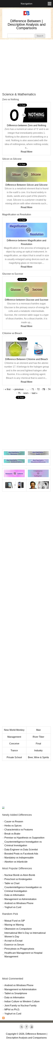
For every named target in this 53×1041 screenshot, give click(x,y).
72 (38, 389)
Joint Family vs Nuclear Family (20, 1005)
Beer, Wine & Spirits (38, 757)
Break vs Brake (12, 833)
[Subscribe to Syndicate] (3, 1018)
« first (7, 389)
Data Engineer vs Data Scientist (21, 849)
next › (26, 393)
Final (38, 743)
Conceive (14, 743)
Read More (26, 151)
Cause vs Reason (13, 821)
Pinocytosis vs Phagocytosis (19, 949)
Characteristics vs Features (18, 829)
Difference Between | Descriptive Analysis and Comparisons (26, 24)
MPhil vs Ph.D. (12, 1009)
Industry (38, 750)
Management (14, 737)
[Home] (26, 15)
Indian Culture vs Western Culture (22, 1001)
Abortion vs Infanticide (16, 861)
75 (19, 393)
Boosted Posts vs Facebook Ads (21, 853)
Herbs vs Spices (12, 825)
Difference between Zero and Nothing (26, 125)
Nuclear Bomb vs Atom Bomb (19, 875)
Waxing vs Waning (14, 924)
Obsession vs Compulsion (18, 929)
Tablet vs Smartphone (15, 993)
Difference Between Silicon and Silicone (26, 185)
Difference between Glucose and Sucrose (26, 300)
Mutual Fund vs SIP (14, 920)
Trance (14, 750)
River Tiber (38, 737)
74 (49, 389)
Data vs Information (14, 895)
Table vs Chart (11, 883)
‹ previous (18, 389)
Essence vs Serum (14, 944)
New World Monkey (14, 730)
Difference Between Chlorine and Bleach (26, 359)
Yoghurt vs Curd (12, 907)
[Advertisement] (26, 65)
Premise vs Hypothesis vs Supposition (24, 837)
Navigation (26, 3)
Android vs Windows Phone (18, 903)
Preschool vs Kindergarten (18, 879)
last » (34, 393)
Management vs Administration (20, 899)
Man (38, 730)
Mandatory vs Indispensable (19, 857)
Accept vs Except (13, 940)
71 (33, 389)
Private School (14, 757)
